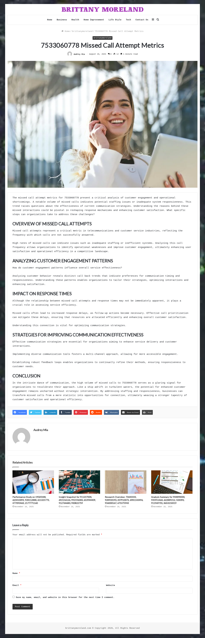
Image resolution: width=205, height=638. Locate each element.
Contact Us (141, 20)
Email (16, 585)
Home (49, 20)
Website (110, 585)
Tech (128, 20)
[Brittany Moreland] (103, 9)
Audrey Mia (79, 54)
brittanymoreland (82, 31)
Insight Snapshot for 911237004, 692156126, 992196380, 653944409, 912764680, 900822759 (77, 500)
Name (16, 573)
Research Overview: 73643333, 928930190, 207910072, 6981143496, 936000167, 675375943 (124, 500)
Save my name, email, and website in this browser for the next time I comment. (65, 597)
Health (75, 20)
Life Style (115, 20)
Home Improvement (94, 20)
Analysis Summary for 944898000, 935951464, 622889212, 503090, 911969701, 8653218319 (168, 500)
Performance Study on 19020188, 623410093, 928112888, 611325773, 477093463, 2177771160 (30, 500)
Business (62, 20)
